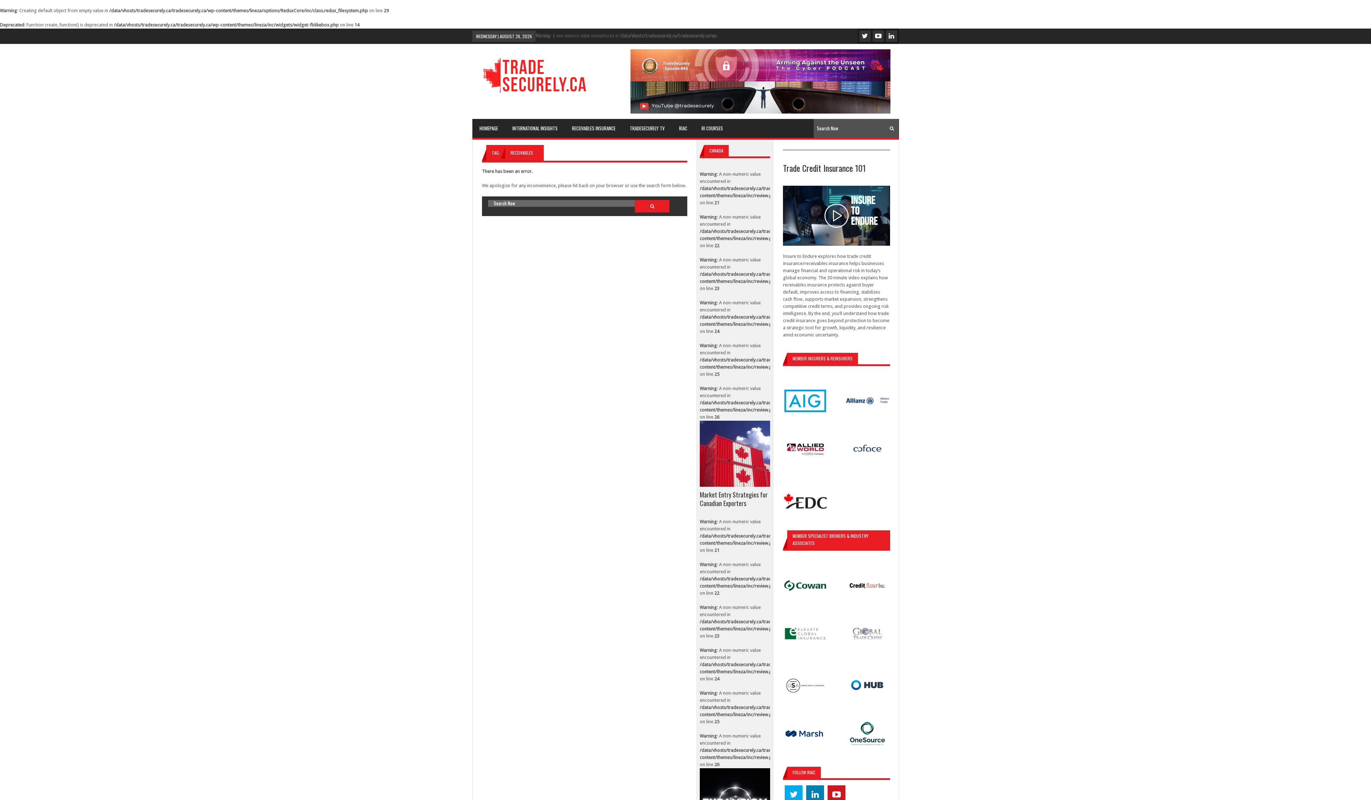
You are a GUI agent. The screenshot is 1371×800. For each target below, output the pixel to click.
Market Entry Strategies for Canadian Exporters (734, 499)
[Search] (892, 128)
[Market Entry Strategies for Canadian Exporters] (735, 454)
